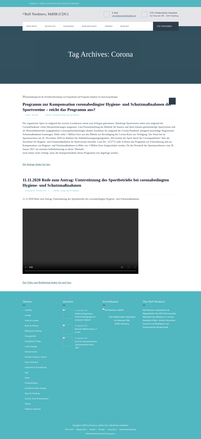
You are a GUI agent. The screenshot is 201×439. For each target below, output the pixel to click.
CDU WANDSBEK (164, 26)
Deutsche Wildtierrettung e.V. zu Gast (86, 330)
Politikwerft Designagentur (105, 434)
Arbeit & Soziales (32, 320)
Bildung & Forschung (33, 331)
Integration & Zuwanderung (35, 367)
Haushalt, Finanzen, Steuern (35, 357)
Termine (92, 429)
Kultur (27, 378)
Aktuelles (50, 26)
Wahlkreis (68, 26)
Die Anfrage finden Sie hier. (37, 164)
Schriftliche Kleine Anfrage (35, 388)
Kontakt (124, 26)
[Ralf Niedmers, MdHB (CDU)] (46, 14)
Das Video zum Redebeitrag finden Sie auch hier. (47, 283)
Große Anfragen (31, 347)
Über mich (31, 26)
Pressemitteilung (31, 383)
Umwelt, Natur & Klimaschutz (37, 399)
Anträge (62, 191)
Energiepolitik (30, 336)
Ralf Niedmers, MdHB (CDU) (97, 425)
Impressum (112, 429)
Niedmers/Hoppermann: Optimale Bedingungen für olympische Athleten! (85, 317)
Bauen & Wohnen (31, 326)
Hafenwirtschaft (31, 352)
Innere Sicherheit (31, 362)
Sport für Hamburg (73, 115)
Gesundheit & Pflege (59, 115)
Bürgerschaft (89, 26)
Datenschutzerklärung (127, 429)
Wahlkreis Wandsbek (33, 409)
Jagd (26, 373)
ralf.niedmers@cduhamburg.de (124, 16)
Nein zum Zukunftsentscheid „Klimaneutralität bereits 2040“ (86, 344)
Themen (109, 26)
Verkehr (28, 404)
